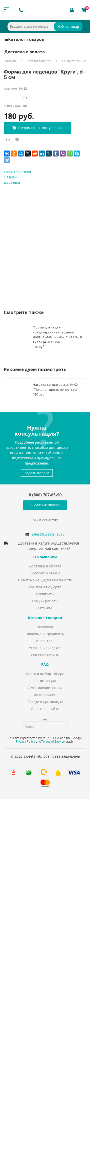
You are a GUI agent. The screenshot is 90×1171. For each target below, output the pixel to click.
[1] (6, 97)
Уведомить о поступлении (40, 127)
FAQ (45, 664)
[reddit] (35, 153)
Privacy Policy (25, 741)
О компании (45, 557)
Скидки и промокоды (45, 701)
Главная (10, 61)
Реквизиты (45, 594)
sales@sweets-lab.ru (48, 534)
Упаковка (45, 627)
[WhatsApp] (70, 153)
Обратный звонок (45, 505)
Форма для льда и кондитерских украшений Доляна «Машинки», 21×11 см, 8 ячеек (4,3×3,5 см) (57, 334)
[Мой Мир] (21, 153)
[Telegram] (7, 160)
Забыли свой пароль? (64, 1083)
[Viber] (63, 153)
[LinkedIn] (42, 153)
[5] (20, 97)
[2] (9, 97)
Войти (18, 1091)
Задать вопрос (37, 472)
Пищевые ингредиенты (45, 633)
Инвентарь (45, 640)
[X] (28, 153)
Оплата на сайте (45, 708)
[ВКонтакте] (7, 153)
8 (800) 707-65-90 (45, 495)
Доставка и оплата (24, 52)
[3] (13, 97)
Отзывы (45, 608)
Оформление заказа (45, 687)
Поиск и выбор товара (45, 673)
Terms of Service (53, 741)
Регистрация (45, 680)
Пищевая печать (45, 654)
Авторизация (45, 694)
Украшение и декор (45, 647)
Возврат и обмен (45, 573)
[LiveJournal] (49, 153)
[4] (17, 97)
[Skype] (77, 153)
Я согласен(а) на (37, 241)
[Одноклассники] (14, 153)
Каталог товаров (26, 39)
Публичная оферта (45, 587)
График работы (45, 601)
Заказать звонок (25, 865)
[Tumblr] (56, 153)
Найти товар (68, 26)
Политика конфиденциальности (45, 580)
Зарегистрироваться (48, 1101)
